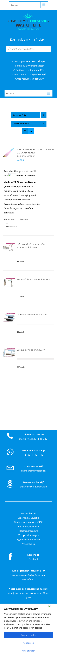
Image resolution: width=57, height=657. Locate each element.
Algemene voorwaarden (28, 539)
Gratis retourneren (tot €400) (28, 522)
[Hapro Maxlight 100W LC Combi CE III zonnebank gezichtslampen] (9, 152)
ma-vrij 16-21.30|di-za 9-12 (33, 438)
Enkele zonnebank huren (31, 349)
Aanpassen (28, 642)
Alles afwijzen (28, 650)
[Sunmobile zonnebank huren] (9, 282)
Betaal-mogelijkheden (28, 526)
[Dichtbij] (52, 606)
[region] (28, 630)
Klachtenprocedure (28, 530)
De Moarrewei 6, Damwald (33, 486)
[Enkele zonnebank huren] (9, 352)
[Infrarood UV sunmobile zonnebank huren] (9, 247)
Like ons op (33, 554)
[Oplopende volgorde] (43, 115)
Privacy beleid (28, 543)
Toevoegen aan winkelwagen (11, 223)
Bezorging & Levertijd (28, 517)
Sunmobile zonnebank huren (33, 279)
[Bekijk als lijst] (31, 131)
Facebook (33, 559)
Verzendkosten (28, 513)
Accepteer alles (28, 635)
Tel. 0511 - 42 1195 (33, 454)
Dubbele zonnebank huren (32, 314)
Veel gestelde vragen (28, 535)
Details (25, 219)
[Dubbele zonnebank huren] (9, 317)
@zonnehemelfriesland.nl (33, 470)
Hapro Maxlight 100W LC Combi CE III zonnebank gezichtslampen (35, 152)
